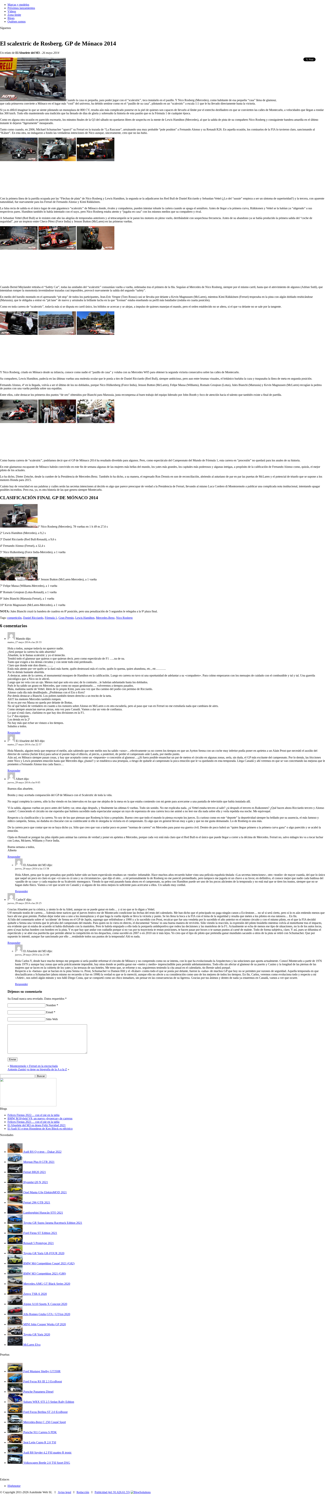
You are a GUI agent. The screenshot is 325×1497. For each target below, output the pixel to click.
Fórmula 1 (51, 617)
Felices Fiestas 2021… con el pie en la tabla (33, 1121)
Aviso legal (64, 1492)
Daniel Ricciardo (33, 617)
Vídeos (12, 11)
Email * (50, 1012)
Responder (14, 732)
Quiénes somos (17, 21)
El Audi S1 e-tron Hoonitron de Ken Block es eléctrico (40, 1128)
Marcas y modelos (18, 4)
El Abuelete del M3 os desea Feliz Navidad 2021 (37, 1125)
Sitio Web (52, 1019)
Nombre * (52, 1005)
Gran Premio (66, 617)
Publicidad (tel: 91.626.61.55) (112, 1492)
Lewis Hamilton (84, 617)
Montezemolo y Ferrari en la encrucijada (34, 1066)
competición (14, 617)
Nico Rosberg (124, 617)
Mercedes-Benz (105, 617)
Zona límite (14, 14)
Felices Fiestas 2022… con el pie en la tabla (33, 1115)
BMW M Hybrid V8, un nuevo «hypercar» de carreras (40, 1118)
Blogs (11, 18)
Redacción (83, 1492)
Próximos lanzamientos (21, 8)
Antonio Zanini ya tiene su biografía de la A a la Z (37, 1069)
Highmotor (14, 1485)
